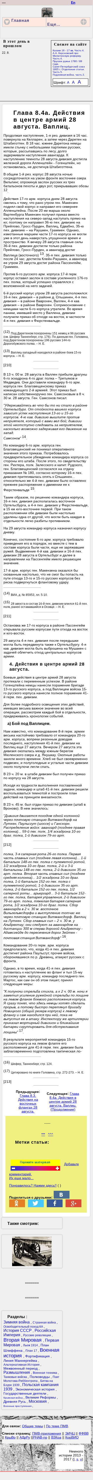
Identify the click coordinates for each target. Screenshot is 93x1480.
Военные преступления (17, 1406)
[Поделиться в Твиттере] (36, 1206)
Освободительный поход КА (23, 1326)
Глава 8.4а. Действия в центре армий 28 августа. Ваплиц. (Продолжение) (64, 1101)
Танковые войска (15, 1377)
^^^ (50, 1134)
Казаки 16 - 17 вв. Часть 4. (68, 50)
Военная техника (45, 1373)
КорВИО (72, 1437)
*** (43, 1134)
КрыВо (10, 1437)
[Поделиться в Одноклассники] (17, 1206)
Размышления (17, 1372)
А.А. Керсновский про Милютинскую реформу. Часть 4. (67, 56)
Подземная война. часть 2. (69, 74)
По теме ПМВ (57, 1426)
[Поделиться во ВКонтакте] (62, 1197)
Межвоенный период (21, 1368)
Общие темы (32, 1426)
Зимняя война (17, 1322)
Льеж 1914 (31, 1345)
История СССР (18, 1330)
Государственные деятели (25, 1393)
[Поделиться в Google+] (73, 1206)
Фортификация (38, 1356)
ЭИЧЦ (70, 1433)
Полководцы (40, 1377)
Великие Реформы (41, 1397)
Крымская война (13, 1397)
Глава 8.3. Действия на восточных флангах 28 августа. (28, 1103)
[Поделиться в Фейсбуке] (55, 1206)
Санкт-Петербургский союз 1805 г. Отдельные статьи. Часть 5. (69, 69)
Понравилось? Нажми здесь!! (33, 1185)
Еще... (53, 24)
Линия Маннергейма (20, 1360)
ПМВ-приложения (46, 1433)
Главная (20, 20)
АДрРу (25, 1437)
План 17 (31, 1350)
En (73, 2)
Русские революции (37, 1335)
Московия (38, 1401)
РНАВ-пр (40, 1437)
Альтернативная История (21, 1364)
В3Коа (56, 1437)
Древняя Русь (15, 1401)
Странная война (45, 1322)
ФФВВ (84, 1433)
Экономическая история (35, 1389)
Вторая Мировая (23, 1340)
